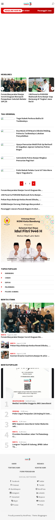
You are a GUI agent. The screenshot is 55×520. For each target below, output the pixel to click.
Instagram (15, 493)
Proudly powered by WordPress (19, 515)
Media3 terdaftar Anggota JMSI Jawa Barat (31, 403)
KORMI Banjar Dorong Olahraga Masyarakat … (21, 204)
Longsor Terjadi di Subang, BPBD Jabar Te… (30, 445)
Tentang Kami (14, 468)
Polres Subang (11, 292)
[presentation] (2, 88)
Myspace (42, 497)
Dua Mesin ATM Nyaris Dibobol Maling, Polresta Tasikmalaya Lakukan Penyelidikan (33, 133)
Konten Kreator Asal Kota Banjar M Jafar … (29, 356)
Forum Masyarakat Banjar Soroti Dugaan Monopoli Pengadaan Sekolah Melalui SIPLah (13, 98)
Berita (3, 335)
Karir (14, 464)
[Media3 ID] (27, 3)
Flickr (42, 505)
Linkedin (42, 493)
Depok (8, 282)
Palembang (9, 287)
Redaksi (40, 464)
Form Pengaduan (27, 471)
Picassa (15, 505)
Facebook (15, 481)
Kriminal (15, 411)
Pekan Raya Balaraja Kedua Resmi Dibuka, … (21, 199)
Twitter (41, 481)
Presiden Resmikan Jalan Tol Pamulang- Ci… (30, 435)
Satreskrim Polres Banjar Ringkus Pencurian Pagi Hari (31, 159)
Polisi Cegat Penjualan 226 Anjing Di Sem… (31, 413)
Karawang (9, 273)
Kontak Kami (40, 468)
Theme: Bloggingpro (39, 515)
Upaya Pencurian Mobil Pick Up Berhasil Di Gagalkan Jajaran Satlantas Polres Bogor (34, 147)
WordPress (41, 489)
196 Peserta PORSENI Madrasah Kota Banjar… (21, 195)
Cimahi (8, 278)
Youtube (42, 501)
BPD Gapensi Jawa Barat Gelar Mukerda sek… (30, 425)
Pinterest (15, 485)
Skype (15, 501)
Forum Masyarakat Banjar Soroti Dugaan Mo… (22, 190)
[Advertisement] (27, 43)
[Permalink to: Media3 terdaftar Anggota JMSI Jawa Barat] (27, 383)
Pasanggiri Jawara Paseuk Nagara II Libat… (20, 209)
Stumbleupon (15, 489)
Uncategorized (18, 401)
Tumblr (41, 485)
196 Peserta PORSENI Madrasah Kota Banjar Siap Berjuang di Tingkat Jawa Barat (41, 98)
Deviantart (15, 497)
